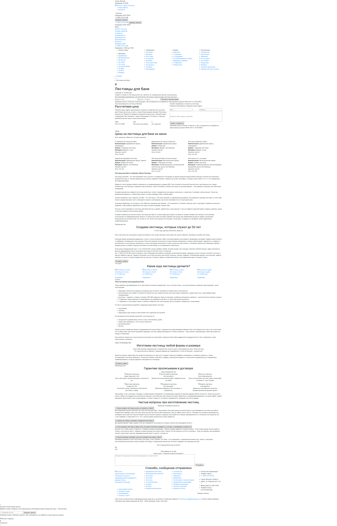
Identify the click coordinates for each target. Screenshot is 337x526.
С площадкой (178, 56)
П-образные (177, 63)
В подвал (149, 67)
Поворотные (177, 65)
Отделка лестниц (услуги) (210, 69)
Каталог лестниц (121, 29)
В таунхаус (150, 58)
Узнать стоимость (177, 123)
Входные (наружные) (180, 484)
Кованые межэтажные (153, 488)
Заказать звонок (121, 20)
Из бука (121, 70)
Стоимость (119, 33)
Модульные (205, 63)
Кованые (121, 72)
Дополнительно (120, 39)
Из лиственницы (124, 66)
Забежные (204, 56)
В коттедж (149, 56)
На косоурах (205, 58)
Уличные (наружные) (208, 67)
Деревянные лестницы (154, 471)
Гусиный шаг (205, 52)
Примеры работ (120, 44)
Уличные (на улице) (180, 486)
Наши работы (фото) (125, 489)
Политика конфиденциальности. (190, 499)
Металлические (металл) (154, 473)
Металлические (123, 58)
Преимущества (120, 37)
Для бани (149, 60)
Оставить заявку (121, 261)
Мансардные (150, 69)
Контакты (121, 10)
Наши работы (123, 7)
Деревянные (122, 56)
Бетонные (149, 476)
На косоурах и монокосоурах (183, 480)
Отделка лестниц (179, 488)
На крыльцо (150, 65)
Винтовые (176, 52)
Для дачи (149, 54)
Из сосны (121, 64)
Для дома (149, 52)
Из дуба (121, 68)
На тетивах (205, 60)
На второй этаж (151, 63)
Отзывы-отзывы (124, 491)
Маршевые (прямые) (180, 60)
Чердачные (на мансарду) (182, 482)
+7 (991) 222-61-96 (122, 22)
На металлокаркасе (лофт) (182, 58)
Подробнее (119, 277)
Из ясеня (121, 62)
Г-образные (177, 54)
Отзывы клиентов (121, 31)
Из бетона (121, 60)
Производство (120, 35)
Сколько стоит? (124, 495)
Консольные (205, 54)
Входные (204, 65)
